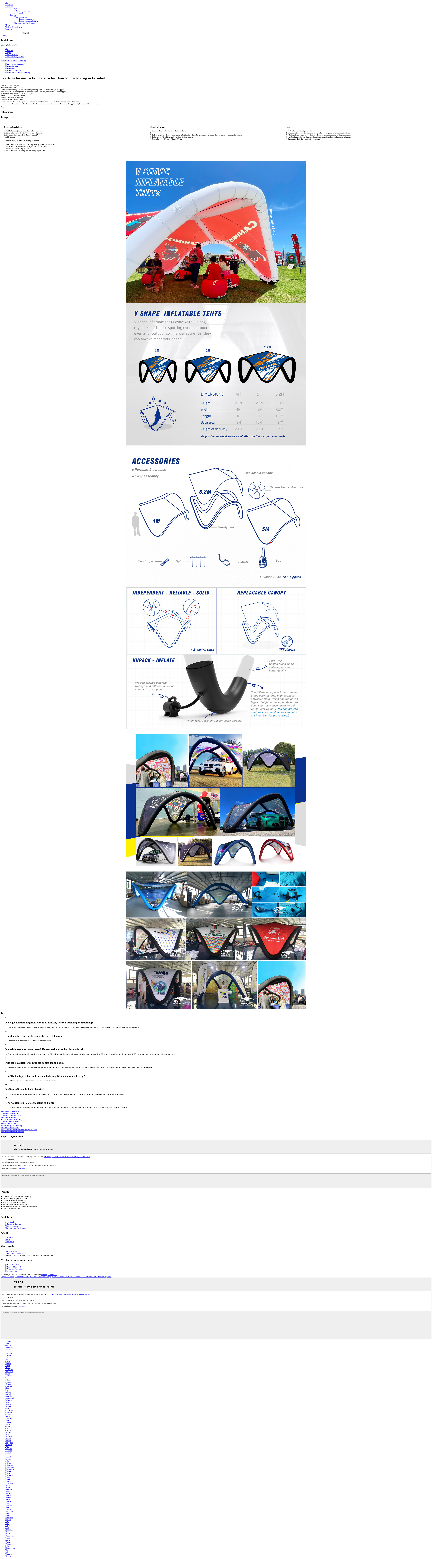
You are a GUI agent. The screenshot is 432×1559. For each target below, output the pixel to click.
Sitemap (44, 1275)
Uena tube (18, 1269)
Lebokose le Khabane (22, 11)
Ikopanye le (9, 29)
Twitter (14, 1271)
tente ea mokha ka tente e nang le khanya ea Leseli (19, 1130)
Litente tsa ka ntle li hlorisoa (11, 1115)
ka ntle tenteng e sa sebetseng (11, 1126)
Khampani (9, 5)
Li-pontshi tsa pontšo (89, 1277)
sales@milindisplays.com (14, 1253)
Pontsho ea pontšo (104, 1277)
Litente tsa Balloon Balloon (10, 1122)
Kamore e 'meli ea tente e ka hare (12, 1132)
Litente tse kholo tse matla (10, 1113)
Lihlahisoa (9, 7)
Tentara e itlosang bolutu (9, 1124)
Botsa (3, 107)
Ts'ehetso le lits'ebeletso (13, 27)
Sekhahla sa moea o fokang (10, 1128)
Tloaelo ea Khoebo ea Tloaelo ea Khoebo (67, 1277)
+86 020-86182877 (12, 1251)
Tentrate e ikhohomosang (10, 1111)
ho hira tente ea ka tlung (9, 1117)
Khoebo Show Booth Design (40, 1277)
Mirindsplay (14, 9)
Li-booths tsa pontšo (22, 1277)
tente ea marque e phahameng (11, 1119)
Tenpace (13, 15)
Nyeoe (7, 25)
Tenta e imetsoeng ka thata (28, 21)
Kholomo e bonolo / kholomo (24, 23)
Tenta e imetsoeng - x (26, 19)
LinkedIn (17, 1265)
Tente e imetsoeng (20, 17)
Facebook (17, 1267)
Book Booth (18, 13)
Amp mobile (52, 1275)
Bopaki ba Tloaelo (7, 1277)
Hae (6, 3)
